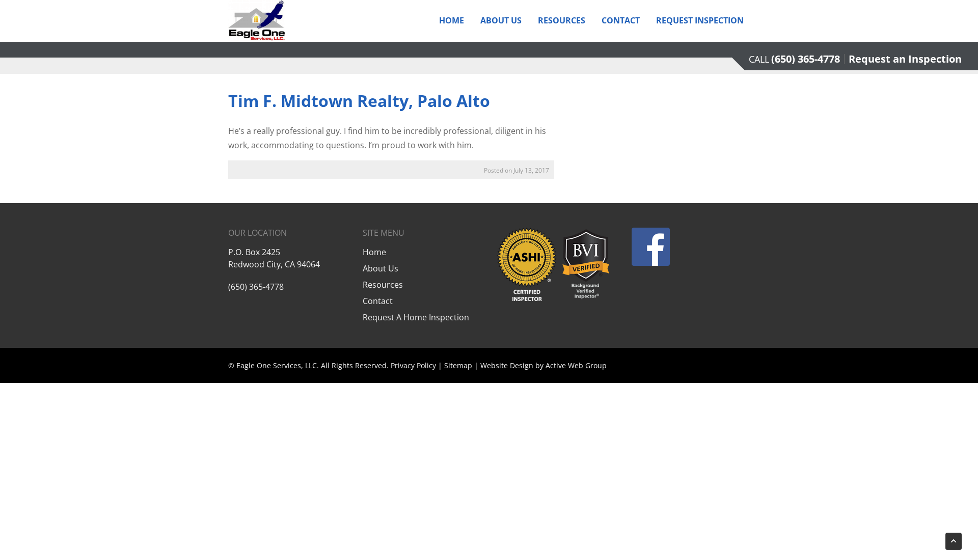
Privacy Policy (413, 365)
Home (451, 20)
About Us (501, 20)
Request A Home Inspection (416, 317)
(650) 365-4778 (805, 59)
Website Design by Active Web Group (543, 365)
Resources (561, 20)
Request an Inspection (905, 59)
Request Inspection (700, 20)
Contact (621, 20)
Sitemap (458, 365)
